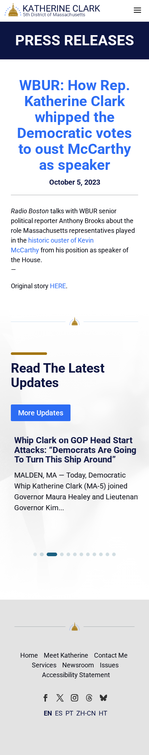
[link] (52, 10)
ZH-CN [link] (86, 713)
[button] (137, 9)
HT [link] (103, 713)
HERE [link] (58, 286)
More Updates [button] (40, 412)
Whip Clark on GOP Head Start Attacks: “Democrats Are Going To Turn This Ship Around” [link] (72, 450)
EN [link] (48, 713)
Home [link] (29, 655)
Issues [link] (109, 665)
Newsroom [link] (78, 665)
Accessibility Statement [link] (76, 675)
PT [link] (69, 713)
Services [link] (44, 665)
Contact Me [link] (111, 655)
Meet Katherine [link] (66, 655)
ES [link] (59, 713)
